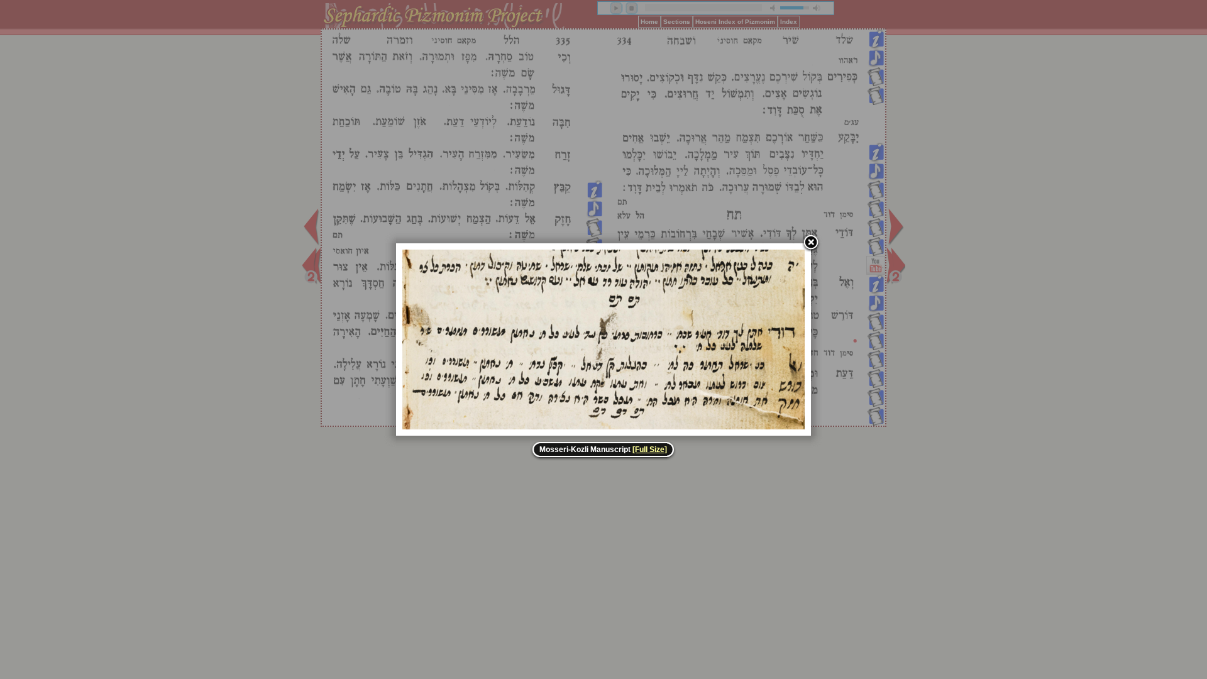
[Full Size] (649, 449)
